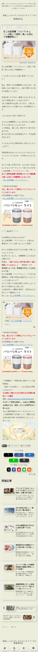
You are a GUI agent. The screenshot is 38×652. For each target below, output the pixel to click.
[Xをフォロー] (8, 469)
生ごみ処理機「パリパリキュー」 (16, 180)
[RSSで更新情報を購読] (29, 469)
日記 (5, 446)
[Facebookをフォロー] (14, 469)
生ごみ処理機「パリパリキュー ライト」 (18, 198)
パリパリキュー (14, 446)
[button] (24, 460)
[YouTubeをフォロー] (19, 469)
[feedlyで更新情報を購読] (24, 469)
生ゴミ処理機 (26, 446)
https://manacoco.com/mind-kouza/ (21, 399)
